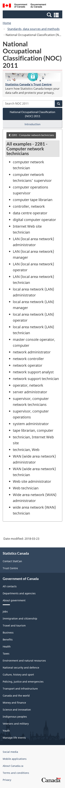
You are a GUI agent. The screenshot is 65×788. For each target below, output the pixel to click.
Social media (10, 752)
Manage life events (14, 737)
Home (7, 23)
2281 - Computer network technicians (32, 135)
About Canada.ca (13, 766)
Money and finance (14, 702)
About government (14, 600)
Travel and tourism (14, 625)
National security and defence (21, 667)
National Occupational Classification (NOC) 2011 (32, 114)
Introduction (32, 124)
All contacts (10, 586)
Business (8, 632)
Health (7, 646)
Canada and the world (16, 695)
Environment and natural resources (24, 660)
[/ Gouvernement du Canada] (24, 6)
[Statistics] (32, 77)
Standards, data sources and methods (33, 29)
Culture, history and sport (18, 674)
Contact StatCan (12, 561)
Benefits (8, 639)
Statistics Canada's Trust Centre (28, 84)
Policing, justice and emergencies (23, 681)
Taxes (6, 653)
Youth (6, 730)
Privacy (7, 780)
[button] (33, 15)
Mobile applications (15, 759)
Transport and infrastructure (20, 688)
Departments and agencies (19, 593)
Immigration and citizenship (20, 618)
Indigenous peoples (15, 716)
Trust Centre (10, 568)
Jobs (5, 611)
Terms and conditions (16, 773)
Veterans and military (16, 723)
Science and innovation (17, 709)
